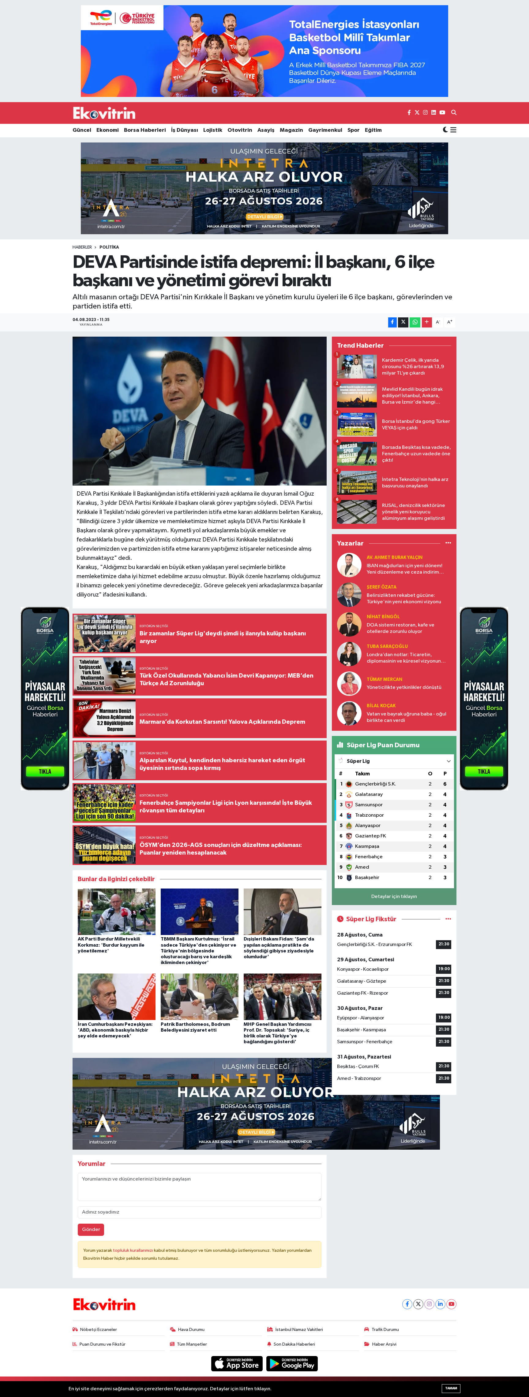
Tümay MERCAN (384, 679)
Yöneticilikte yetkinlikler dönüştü (404, 687)
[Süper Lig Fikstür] (448, 919)
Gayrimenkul (325, 130)
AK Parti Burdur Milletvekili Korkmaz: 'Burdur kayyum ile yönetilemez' (111, 945)
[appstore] (237, 1363)
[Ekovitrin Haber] (105, 112)
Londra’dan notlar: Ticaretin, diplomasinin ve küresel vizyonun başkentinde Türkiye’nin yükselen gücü (404, 658)
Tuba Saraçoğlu (387, 646)
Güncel (82, 130)
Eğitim (373, 130)
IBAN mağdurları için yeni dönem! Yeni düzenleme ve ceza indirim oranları (404, 569)
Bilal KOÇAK (381, 706)
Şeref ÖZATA (381, 587)
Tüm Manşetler (192, 1344)
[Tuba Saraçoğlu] (349, 653)
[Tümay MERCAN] (349, 683)
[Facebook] (407, 1304)
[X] (418, 1304)
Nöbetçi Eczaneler (98, 1329)
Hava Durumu (191, 1329)
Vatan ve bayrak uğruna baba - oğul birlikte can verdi (406, 717)
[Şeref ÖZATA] (349, 594)
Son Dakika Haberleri (294, 1344)
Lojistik (212, 130)
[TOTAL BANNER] (264, 51)
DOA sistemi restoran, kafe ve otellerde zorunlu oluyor (400, 628)
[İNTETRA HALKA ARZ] (264, 188)
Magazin (291, 130)
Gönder (91, 1229)
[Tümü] (448, 543)
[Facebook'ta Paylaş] (392, 322)
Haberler (82, 247)
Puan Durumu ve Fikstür (103, 1344)
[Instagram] (429, 1304)
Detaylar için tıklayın (394, 896)
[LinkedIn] (440, 1304)
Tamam (451, 1388)
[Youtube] (451, 1304)
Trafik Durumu (385, 1329)
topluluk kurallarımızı (133, 1250)
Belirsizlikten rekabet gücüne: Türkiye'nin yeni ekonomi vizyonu (404, 598)
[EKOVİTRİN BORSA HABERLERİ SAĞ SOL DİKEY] (45, 698)
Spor (353, 130)
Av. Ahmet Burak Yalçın (394, 557)
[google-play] (292, 1363)
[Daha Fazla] (427, 322)
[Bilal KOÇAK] (349, 713)
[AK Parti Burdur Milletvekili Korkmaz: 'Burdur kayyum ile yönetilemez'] (117, 911)
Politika (109, 247)
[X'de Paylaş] (403, 322)
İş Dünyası (184, 130)
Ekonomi (107, 130)
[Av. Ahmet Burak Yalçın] (349, 564)
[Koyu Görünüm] (445, 130)
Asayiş (266, 130)
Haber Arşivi (384, 1344)
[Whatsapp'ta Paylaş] (415, 322)
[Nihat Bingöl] (349, 624)
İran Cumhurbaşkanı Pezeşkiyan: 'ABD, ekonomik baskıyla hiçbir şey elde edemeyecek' (115, 1030)
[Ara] (453, 113)
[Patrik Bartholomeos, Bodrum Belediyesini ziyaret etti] (199, 996)
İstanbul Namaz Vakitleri (299, 1329)
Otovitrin (239, 130)
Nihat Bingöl (383, 617)
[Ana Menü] (452, 130)
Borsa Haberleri (145, 130)
